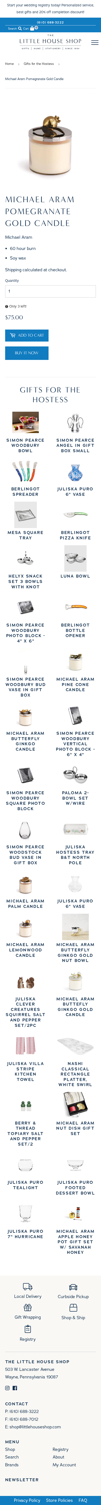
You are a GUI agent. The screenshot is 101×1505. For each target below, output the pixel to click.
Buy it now (26, 353)
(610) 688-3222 (50, 22)
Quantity (12, 280)
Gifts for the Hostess (39, 64)
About (58, 1457)
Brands (12, 1465)
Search (12, 1457)
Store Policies (59, 1500)
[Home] (50, 48)
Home (9, 64)
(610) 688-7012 (24, 1419)
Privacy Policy (27, 1500)
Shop (10, 1449)
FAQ (83, 1500)
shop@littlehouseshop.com (35, 1427)
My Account (64, 1465)
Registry (60, 1449)
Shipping (13, 270)
